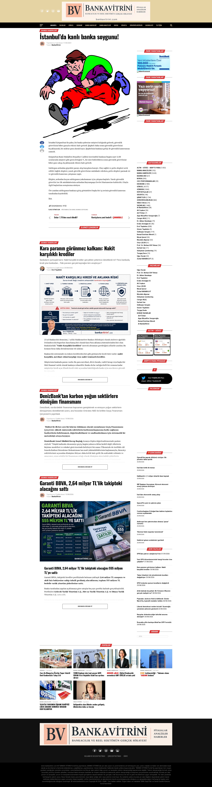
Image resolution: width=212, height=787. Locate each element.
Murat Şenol (141, 237)
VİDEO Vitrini (142, 203)
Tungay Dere (142, 253)
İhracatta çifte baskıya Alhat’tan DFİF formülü (154, 622)
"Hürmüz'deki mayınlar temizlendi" (150, 532)
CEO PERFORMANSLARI (146, 181)
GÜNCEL (71, 25)
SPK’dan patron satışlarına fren (149, 554)
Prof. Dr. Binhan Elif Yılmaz (147, 245)
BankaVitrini (56, 45)
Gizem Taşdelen (143, 229)
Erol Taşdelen (57, 270)
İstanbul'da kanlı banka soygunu (75, 209)
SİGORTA (124, 25)
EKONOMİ (79, 25)
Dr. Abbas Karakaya (144, 221)
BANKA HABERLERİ (90, 25)
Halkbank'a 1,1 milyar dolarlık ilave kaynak (153, 476)
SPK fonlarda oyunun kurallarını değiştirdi (153, 583)
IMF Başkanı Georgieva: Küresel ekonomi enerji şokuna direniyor (152, 485)
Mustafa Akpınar (143, 240)
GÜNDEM (140, 189)
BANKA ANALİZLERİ (105, 25)
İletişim (159, 25)
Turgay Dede (142, 310)
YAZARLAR (62, 25)
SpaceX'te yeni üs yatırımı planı (149, 503)
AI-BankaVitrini (142, 208)
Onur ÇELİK (141, 243)
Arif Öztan (141, 213)
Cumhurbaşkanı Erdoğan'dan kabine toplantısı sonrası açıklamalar (154, 512)
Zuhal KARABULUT (144, 259)
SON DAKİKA (155, 453)
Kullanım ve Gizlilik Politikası (94, 756)
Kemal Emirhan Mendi (145, 234)
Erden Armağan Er (144, 224)
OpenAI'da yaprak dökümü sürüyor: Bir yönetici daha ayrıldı (152, 458)
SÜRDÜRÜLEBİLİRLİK (136, 25)
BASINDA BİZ (149, 25)
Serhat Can (141, 248)
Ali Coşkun (141, 210)
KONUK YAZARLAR (144, 313)
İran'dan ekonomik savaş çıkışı (148, 495)
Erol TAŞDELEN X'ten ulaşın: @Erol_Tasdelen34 (152, 379)
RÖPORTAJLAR (143, 192)
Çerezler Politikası (114, 756)
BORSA (116, 25)
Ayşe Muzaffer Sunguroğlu (147, 216)
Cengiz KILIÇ (142, 218)
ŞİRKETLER (141, 197)
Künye (126, 756)
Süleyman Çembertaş (145, 251)
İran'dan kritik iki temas (146, 468)
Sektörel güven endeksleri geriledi (150, 540)
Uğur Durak (141, 256)
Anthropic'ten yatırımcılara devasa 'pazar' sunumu (153, 523)
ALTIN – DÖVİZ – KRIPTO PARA (148, 168)
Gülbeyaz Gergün (143, 232)
